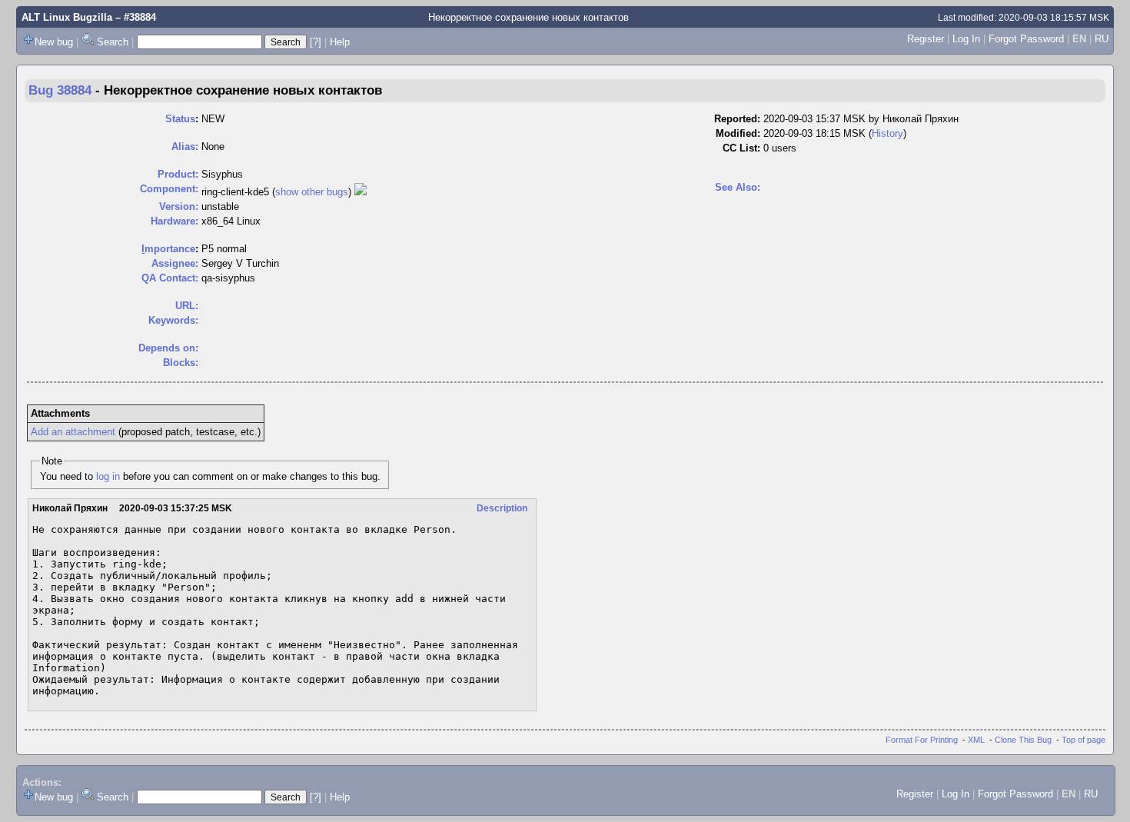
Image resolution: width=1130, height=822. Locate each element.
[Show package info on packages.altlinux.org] (360, 192)
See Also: (737, 187)
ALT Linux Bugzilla (67, 17)
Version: (178, 206)
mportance (168, 249)
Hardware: (174, 221)
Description (502, 508)
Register (925, 39)
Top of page (1083, 739)
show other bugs (311, 192)
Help (340, 42)
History (887, 133)
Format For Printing (922, 739)
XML (976, 739)
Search (112, 42)
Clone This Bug (1023, 739)
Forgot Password (1026, 39)
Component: (169, 189)
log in (108, 476)
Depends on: (168, 348)
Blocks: (180, 362)
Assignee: (174, 263)
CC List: (741, 148)
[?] (315, 42)
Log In (966, 39)
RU (1101, 39)
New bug (54, 42)
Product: (178, 174)
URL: (186, 305)
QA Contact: (169, 278)
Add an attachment (73, 432)
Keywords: (173, 320)
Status (180, 119)
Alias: (184, 146)
